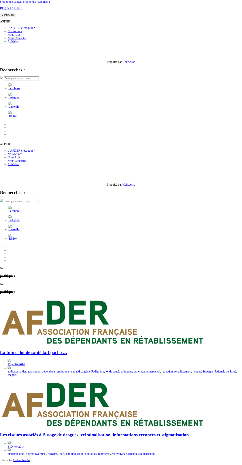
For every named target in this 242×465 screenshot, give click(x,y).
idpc (61, 453)
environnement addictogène (73, 371)
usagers (12, 374)
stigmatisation (146, 453)
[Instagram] (14, 97)
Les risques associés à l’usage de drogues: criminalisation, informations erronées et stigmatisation (94, 434)
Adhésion (13, 41)
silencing (131, 453)
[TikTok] (13, 115)
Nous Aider (14, 34)
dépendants (48, 371)
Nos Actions (15, 31)
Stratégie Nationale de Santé (219, 371)
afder (23, 371)
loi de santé (112, 371)
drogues (52, 453)
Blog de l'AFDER (11, 8)
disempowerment (36, 453)
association (33, 371)
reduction (167, 371)
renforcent (104, 453)
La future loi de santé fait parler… (33, 352)
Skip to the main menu (36, 1)
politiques (126, 371)
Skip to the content (11, 1)
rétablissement (182, 371)
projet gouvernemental (146, 371)
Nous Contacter (17, 38)
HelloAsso (129, 61)
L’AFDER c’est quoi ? (21, 27)
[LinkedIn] (14, 106)
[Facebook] (14, 88)
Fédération (97, 371)
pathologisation (74, 453)
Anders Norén (21, 460)
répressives (118, 453)
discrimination (16, 453)
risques (197, 371)
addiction (13, 371)
